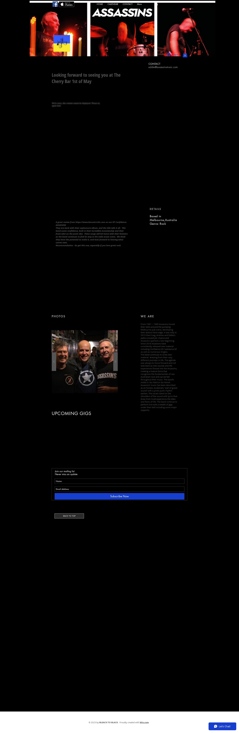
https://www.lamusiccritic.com (90, 222)
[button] (185, 54)
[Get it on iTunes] (66, 4)
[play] (110, 332)
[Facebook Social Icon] (55, 4)
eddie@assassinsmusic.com (163, 67)
